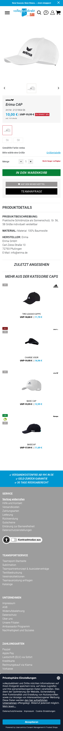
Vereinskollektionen (13, 576)
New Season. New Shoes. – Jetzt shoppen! (31, 3)
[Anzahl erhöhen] (30, 161)
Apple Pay (8, 653)
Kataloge (7, 584)
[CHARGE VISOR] (31, 345)
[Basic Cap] (31, 389)
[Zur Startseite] (23, 12)
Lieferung (7, 514)
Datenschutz (9, 614)
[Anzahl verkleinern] (21, 161)
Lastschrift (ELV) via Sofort (17, 657)
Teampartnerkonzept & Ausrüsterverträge (25, 568)
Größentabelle (54, 153)
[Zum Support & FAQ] (46, 12)
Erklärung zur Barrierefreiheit (18, 526)
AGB (4, 607)
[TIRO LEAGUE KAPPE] (31, 302)
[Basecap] (31, 432)
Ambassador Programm (16, 626)
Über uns (7, 618)
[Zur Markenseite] (10, 100)
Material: (9, 230)
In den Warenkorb (31, 173)
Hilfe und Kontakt (12, 503)
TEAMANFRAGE (31, 191)
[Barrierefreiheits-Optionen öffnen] (6, 540)
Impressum (8, 603)
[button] (7, 13)
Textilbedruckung (12, 572)
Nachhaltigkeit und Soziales (18, 630)
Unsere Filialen (10, 622)
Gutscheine (8, 522)
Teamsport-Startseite (14, 561)
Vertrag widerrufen (13, 499)
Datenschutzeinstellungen (17, 530)
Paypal (6, 649)
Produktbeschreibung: (20, 216)
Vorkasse (7, 668)
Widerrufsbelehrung (13, 611)
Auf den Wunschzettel (33, 184)
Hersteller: (11, 237)
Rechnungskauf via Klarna (17, 664)
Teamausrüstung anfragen (17, 580)
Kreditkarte (8, 660)
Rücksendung (10, 518)
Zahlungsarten (10, 510)
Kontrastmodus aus (29, 539)
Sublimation (9, 564)
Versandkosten (10, 507)
